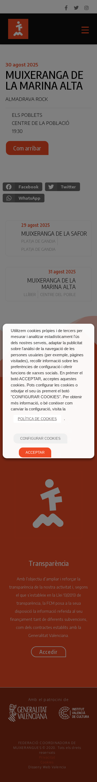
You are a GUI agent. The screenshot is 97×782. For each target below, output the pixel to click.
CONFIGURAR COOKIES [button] (40, 438)
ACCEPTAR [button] (35, 452)
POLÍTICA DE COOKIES (37, 419)
